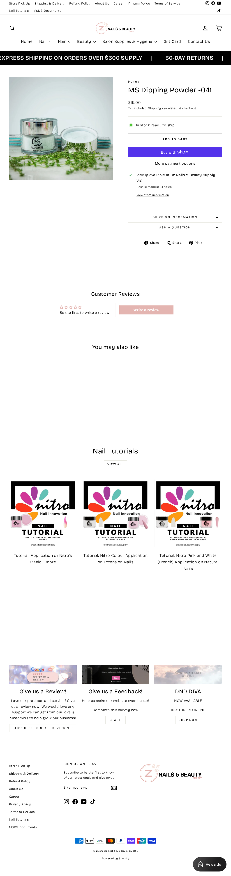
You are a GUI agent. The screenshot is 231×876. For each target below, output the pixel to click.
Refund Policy (79, 3)
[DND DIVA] (188, 674)
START (115, 719)
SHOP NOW (188, 719)
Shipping (154, 108)
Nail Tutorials (19, 11)
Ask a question (175, 227)
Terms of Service (167, 3)
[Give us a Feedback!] (115, 674)
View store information (152, 195)
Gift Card (172, 41)
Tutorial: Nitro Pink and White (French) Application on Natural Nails (188, 562)
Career (118, 3)
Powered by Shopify (115, 858)
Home (26, 41)
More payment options (175, 163)
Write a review (146, 310)
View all (115, 464)
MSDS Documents (47, 11)
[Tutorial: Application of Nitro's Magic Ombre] (43, 513)
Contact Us (199, 41)
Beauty (84, 41)
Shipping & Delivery (50, 3)
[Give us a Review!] (43, 674)
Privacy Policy (139, 3)
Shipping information (175, 217)
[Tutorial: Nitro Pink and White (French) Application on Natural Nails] (188, 513)
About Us (102, 3)
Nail (43, 41)
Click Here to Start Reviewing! (43, 728)
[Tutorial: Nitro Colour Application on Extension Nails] (115, 513)
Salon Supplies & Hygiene (127, 41)
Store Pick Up (19, 3)
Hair (62, 41)
